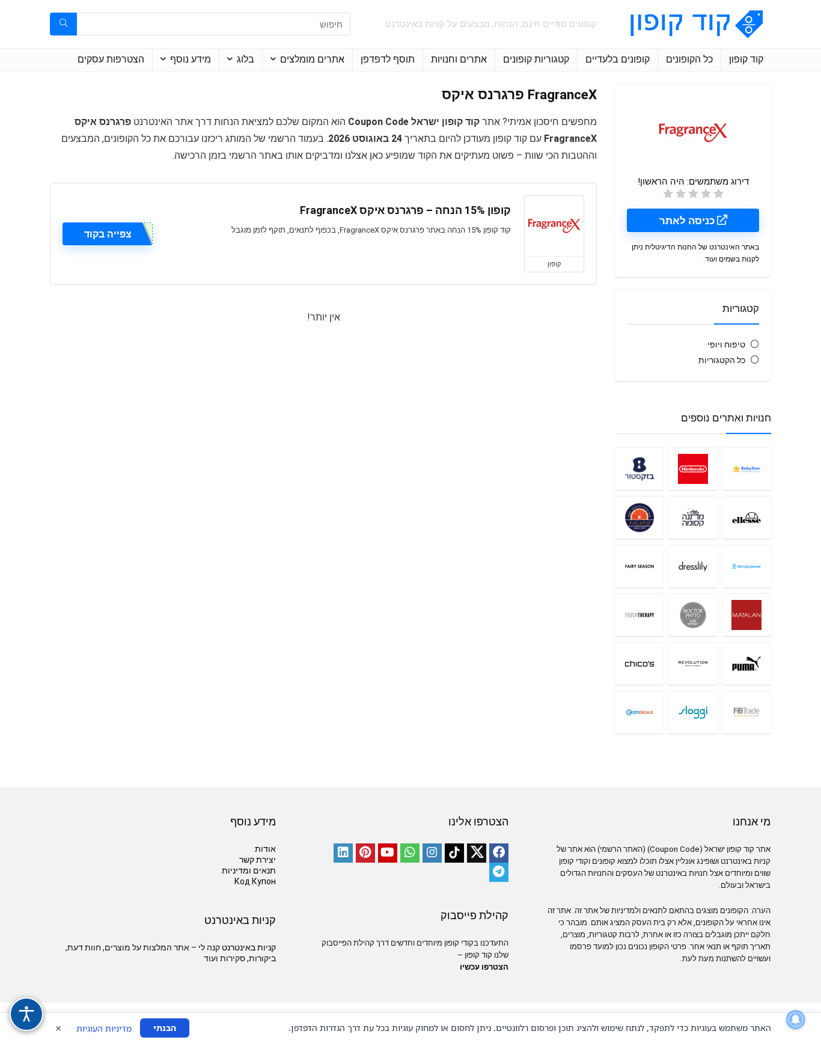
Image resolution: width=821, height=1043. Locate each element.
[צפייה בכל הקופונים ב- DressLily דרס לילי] (692, 566)
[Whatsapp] (410, 853)
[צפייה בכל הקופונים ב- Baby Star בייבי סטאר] (746, 468)
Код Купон (255, 881)
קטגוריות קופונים (536, 59)
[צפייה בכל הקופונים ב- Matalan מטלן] (746, 614)
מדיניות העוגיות (104, 1028)
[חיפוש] (63, 24)
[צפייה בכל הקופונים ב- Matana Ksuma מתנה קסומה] (692, 517)
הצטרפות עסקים (111, 59)
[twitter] (476, 853)
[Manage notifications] (795, 1019)
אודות (265, 849)
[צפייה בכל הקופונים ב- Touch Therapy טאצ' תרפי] (639, 614)
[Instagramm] (432, 853)
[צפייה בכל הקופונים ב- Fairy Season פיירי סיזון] (639, 566)
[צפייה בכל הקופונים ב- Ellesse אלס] (746, 517)
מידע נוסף (190, 59)
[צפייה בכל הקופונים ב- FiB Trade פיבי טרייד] (746, 712)
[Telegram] (498, 872)
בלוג (245, 59)
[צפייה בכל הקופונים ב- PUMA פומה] (746, 663)
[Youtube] (387, 853)
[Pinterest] (365, 853)
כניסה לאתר (688, 221)
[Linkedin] (343, 853)
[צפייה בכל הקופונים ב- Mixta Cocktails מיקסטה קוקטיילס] (639, 517)
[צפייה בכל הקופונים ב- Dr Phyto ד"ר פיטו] (692, 614)
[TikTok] (454, 853)
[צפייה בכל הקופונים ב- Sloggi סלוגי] (692, 712)
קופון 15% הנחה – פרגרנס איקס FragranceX (405, 210)
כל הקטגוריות (721, 360)
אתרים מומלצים (312, 59)
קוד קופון (746, 59)
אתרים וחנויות (459, 59)
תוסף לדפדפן (388, 59)
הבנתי (164, 1027)
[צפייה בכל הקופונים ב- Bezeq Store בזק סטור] (639, 468)
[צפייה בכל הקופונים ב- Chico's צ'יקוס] (639, 663)
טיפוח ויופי (726, 344)
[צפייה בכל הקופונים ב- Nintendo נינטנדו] (692, 468)
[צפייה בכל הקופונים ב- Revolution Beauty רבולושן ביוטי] (692, 663)
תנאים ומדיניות (249, 870)
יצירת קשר (257, 859)
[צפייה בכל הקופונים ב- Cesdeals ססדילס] (639, 712)
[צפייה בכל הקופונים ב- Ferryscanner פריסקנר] (746, 566)
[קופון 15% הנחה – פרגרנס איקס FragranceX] (554, 226)
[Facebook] (498, 853)
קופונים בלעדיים (617, 59)
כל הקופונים (689, 59)
